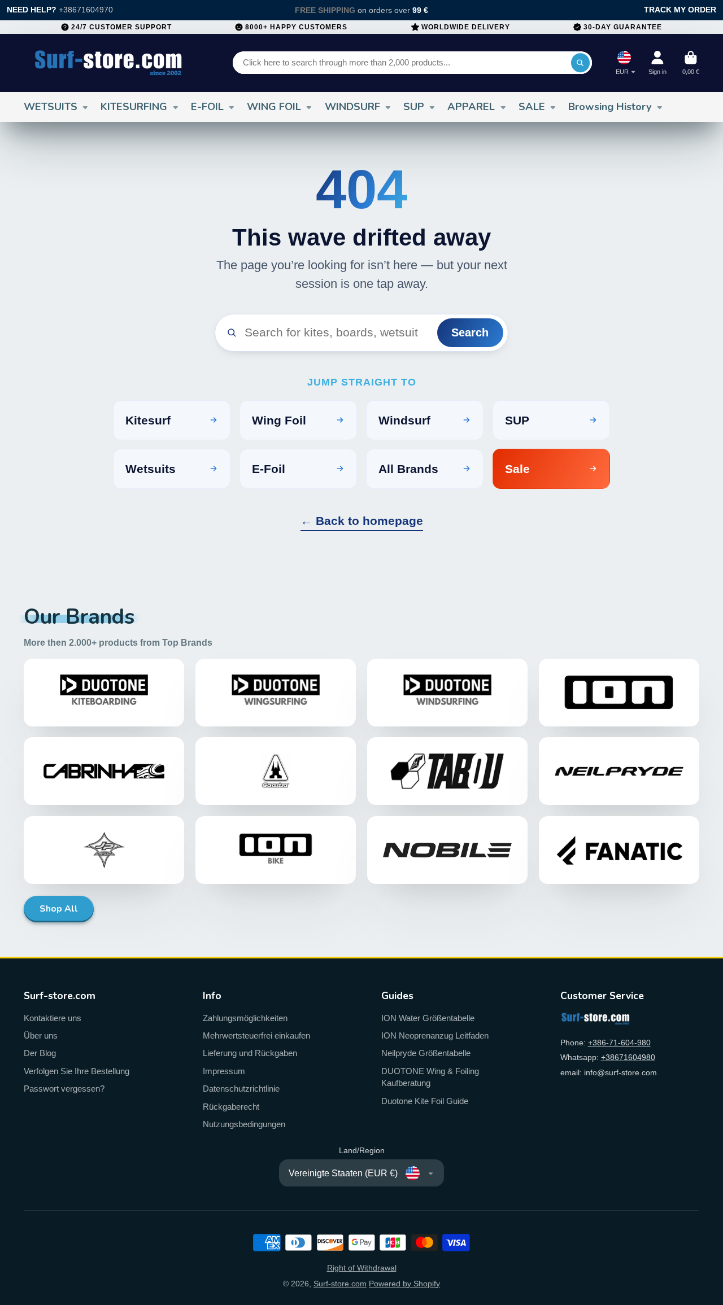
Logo (108, 63)
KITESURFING (134, 106)
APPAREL (471, 106)
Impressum (224, 1071)
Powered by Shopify (404, 1283)
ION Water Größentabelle (427, 1018)
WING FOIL (274, 106)
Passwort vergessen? (64, 1088)
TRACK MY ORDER (680, 9)
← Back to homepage (361, 520)
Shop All (59, 909)
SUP (413, 106)
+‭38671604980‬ (628, 1057)
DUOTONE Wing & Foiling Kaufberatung (430, 1077)
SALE (532, 106)
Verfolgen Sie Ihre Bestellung (76, 1071)
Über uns (41, 1035)
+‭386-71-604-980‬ (619, 1042)
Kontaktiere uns (52, 1018)
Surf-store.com (340, 1283)
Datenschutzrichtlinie (241, 1088)
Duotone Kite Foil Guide (424, 1101)
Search (470, 332)
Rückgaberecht (231, 1106)
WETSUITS (50, 106)
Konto (657, 63)
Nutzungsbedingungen (244, 1124)
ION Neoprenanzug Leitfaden (435, 1035)
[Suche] (580, 62)
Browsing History (610, 106)
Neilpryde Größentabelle (426, 1053)
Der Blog (40, 1053)
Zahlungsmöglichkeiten (245, 1018)
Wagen (690, 63)
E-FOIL (207, 106)
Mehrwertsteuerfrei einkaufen (256, 1035)
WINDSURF (352, 106)
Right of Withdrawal (362, 1267)
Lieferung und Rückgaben (250, 1053)
